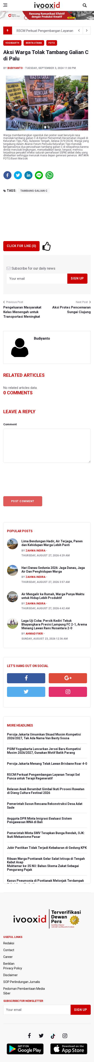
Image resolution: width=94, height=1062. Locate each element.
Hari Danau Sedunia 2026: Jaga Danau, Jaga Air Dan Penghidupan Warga (53, 569)
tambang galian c (33, 190)
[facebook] (26, 678)
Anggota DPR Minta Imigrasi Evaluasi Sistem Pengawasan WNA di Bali (39, 820)
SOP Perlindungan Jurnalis (21, 982)
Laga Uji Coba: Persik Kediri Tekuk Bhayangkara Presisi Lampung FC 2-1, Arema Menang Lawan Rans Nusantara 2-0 (54, 624)
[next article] (79, 30)
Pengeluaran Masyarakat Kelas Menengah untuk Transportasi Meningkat (22, 312)
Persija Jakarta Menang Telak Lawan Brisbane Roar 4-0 (47, 763)
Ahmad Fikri (34, 633)
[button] (9, 105)
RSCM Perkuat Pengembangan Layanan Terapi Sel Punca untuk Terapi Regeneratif (43, 776)
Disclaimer (10, 975)
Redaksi (8, 943)
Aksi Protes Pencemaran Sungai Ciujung (71, 309)
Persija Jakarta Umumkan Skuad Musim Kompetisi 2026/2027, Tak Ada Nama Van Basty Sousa (44, 736)
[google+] (53, 1036)
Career (8, 957)
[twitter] (26, 692)
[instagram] (68, 692)
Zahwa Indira (35, 550)
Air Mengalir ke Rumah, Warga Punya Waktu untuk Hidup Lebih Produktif (52, 596)
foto (52, 43)
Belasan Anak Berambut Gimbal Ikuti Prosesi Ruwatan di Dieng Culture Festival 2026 (45, 791)
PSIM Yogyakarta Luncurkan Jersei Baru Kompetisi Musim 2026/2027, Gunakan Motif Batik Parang (44, 750)
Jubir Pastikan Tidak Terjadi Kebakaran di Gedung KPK (47, 847)
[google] (68, 678)
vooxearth (12, 43)
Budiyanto (15, 68)
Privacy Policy (12, 968)
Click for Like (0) (21, 246)
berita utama (34, 43)
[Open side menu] (5, 5)
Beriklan (8, 963)
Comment (10, 424)
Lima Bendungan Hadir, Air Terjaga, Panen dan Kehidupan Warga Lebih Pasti (52, 543)
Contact (8, 950)
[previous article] (87, 30)
